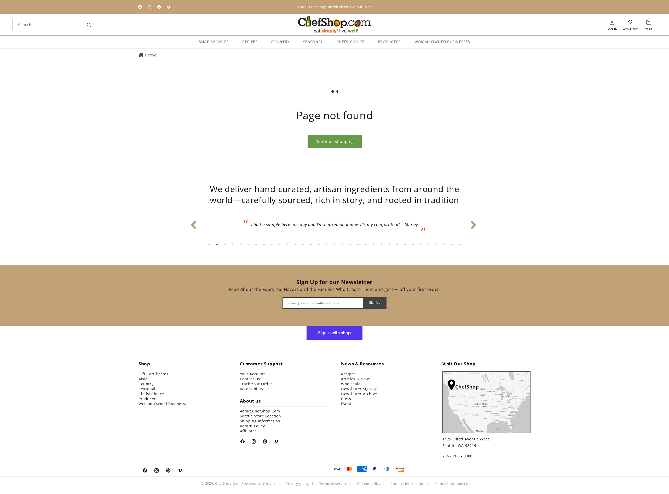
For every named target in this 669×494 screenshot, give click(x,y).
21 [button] (365, 244)
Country (146, 383)
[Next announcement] (411, 7)
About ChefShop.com (260, 411)
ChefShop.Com (227, 483)
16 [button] (326, 244)
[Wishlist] (630, 22)
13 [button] (303, 244)
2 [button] (217, 244)
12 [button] (295, 244)
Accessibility (251, 388)
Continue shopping (334, 141)
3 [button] (224, 244)
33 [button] (460, 244)
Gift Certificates (153, 373)
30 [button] (436, 244)
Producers (148, 398)
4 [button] (232, 244)
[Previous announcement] (258, 7)
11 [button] (287, 244)
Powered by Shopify (258, 483)
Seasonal (147, 388)
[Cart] (648, 22)
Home (150, 55)
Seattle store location (260, 415)
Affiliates (248, 430)
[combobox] (54, 24)
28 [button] (420, 244)
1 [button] (209, 244)
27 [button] (413, 244)
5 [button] (240, 244)
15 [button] (318, 244)
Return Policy (252, 425)
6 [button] (248, 244)
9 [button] (271, 244)
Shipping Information (260, 420)
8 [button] (264, 244)
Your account (252, 373)
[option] (334, 226)
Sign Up (374, 303)
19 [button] (350, 244)
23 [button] (381, 244)
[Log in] (612, 22)
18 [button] (342, 244)
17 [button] (334, 244)
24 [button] (389, 244)
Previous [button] (193, 223)
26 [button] (405, 244)
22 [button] (373, 244)
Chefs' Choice (151, 393)
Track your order (256, 383)
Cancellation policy (451, 483)
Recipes (348, 373)
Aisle (143, 378)
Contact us (250, 378)
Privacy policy (297, 483)
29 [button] (428, 244)
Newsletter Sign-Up (359, 388)
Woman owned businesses (164, 403)
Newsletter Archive (359, 393)
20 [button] (358, 244)
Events (347, 403)
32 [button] (452, 244)
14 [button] (311, 244)
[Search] (89, 25)
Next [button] (473, 223)
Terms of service (333, 483)
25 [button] (397, 244)
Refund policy (369, 483)
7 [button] (256, 244)
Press (346, 398)
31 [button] (444, 244)
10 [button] (279, 244)
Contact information (407, 483)
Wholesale (350, 383)
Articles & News (356, 378)
